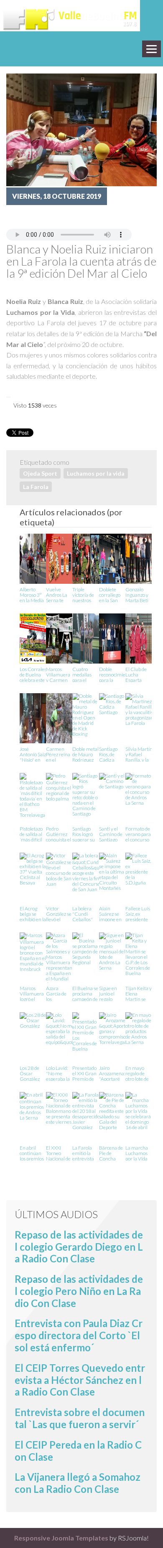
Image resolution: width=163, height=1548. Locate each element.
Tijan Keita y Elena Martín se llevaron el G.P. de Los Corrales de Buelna (138, 993)
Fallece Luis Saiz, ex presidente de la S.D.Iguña (137, 913)
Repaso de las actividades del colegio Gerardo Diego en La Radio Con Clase (79, 1247)
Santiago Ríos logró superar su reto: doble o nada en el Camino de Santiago (85, 833)
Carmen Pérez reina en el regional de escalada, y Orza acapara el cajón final (58, 754)
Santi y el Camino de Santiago (110, 833)
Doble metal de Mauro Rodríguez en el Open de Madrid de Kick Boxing (85, 754)
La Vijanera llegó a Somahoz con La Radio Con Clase (77, 1483)
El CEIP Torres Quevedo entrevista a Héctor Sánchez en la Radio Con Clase (80, 1380)
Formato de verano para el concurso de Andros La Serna (138, 833)
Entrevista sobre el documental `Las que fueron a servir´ (80, 1418)
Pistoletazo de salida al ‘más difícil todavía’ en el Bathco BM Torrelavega (32, 833)
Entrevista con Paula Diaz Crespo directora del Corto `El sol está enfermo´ (79, 1335)
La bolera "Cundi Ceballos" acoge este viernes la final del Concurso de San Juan (84, 913)
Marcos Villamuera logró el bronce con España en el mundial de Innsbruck (33, 993)
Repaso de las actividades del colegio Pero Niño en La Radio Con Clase (79, 1291)
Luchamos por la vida (96, 473)
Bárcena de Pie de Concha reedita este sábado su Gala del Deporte (111, 1152)
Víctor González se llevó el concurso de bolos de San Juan (58, 913)
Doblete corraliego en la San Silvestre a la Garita (112, 594)
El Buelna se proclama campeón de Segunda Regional (85, 993)
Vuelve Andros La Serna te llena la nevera (56, 594)
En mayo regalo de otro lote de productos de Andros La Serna (137, 1073)
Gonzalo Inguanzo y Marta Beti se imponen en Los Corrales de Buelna (137, 594)
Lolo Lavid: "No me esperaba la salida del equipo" (58, 1073)
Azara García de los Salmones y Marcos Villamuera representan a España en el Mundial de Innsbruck (59, 993)
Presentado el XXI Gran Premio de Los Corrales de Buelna (84, 1073)
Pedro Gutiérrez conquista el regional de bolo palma (58, 833)
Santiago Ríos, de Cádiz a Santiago (108, 754)
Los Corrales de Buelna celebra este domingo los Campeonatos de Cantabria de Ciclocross (35, 674)
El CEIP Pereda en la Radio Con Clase (78, 1451)
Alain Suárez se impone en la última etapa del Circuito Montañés (110, 913)
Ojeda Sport (40, 473)
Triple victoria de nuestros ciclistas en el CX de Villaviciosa (84, 594)
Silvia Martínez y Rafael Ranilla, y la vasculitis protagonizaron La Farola (141, 754)
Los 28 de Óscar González (30, 1073)
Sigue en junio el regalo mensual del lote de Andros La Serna (112, 993)
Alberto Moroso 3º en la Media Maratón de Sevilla (32, 594)
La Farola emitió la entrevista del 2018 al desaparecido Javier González (86, 1152)
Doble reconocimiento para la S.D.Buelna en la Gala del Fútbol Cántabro (115, 674)
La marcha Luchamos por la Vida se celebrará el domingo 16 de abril (138, 1152)
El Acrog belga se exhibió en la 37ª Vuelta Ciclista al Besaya (33, 913)
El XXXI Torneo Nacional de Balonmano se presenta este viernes (58, 1152)
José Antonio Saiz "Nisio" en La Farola (33, 754)
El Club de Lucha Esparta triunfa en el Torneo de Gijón (138, 674)
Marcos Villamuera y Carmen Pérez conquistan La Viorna (58, 674)
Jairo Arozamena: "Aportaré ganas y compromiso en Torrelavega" (113, 1073)
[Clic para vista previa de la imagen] (81, 129)
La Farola (35, 486)
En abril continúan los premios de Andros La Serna (32, 1152)
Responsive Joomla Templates (61, 1538)
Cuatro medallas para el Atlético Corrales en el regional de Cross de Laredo (84, 674)
